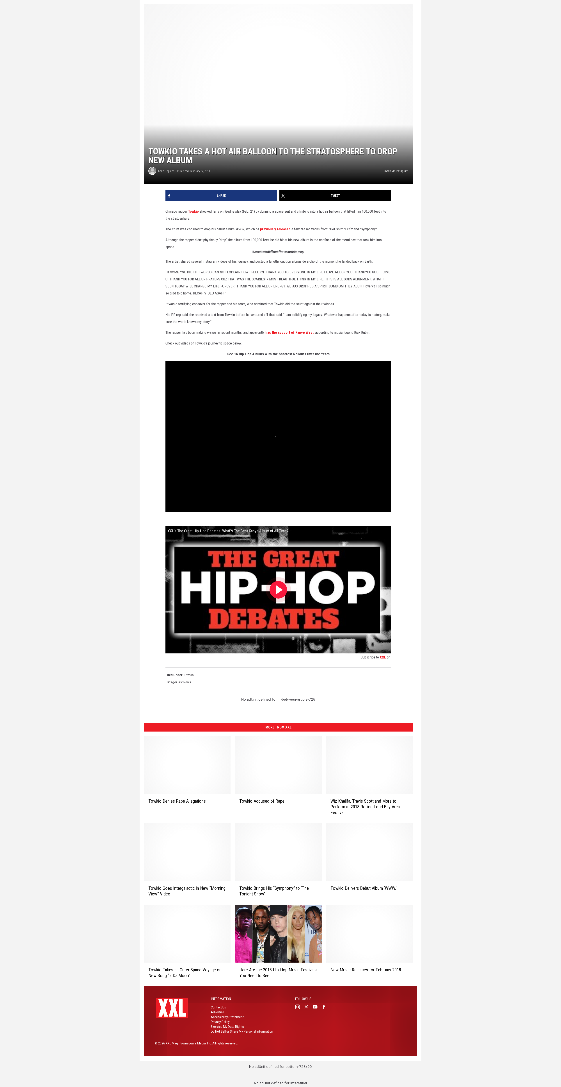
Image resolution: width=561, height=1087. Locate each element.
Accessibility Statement (227, 1017)
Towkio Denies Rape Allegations (177, 801)
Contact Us (218, 1007)
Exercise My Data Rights (227, 1026)
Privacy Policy (220, 1022)
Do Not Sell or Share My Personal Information (242, 1031)
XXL (383, 657)
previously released (275, 229)
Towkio (193, 211)
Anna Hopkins (166, 171)
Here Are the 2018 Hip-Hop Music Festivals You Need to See (278, 972)
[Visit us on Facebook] (325, 1007)
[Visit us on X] (308, 1007)
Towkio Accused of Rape (261, 801)
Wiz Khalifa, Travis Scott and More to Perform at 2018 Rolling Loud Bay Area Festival (365, 806)
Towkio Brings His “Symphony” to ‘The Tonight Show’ (274, 891)
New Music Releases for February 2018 (365, 969)
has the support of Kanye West (289, 332)
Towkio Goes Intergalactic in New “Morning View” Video (186, 891)
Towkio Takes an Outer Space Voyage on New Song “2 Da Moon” (185, 972)
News (187, 682)
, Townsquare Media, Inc (194, 1043)
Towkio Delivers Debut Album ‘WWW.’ (363, 888)
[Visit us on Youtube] (316, 1007)
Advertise (217, 1012)
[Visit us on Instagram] (299, 1007)
